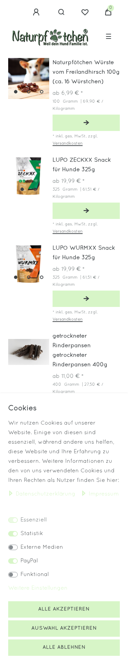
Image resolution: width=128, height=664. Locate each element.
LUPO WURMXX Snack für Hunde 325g (84, 253)
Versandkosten (68, 143)
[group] (28, 78)
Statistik (31, 533)
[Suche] (61, 12)
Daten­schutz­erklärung (46, 494)
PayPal (29, 561)
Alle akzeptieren (64, 609)
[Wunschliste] (85, 12)
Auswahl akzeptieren (64, 628)
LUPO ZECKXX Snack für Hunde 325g (82, 165)
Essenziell (33, 520)
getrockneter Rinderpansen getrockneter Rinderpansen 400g (80, 350)
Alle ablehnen (64, 647)
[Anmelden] (37, 12)
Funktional (34, 574)
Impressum (104, 494)
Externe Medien (41, 547)
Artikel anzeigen (86, 123)
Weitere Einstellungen (38, 588)
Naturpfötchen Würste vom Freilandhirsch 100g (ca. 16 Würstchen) (86, 72)
